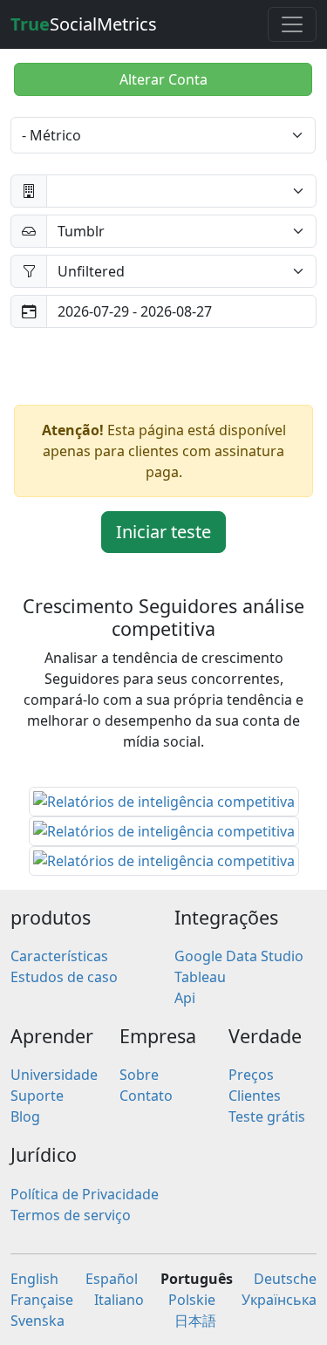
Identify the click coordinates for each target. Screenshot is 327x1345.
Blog (25, 1116)
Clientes (254, 1095)
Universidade (54, 1074)
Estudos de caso (64, 977)
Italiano (119, 1299)
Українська (279, 1299)
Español (111, 1278)
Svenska (37, 1320)
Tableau (200, 977)
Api (184, 997)
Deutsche (285, 1278)
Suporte (37, 1095)
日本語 (195, 1320)
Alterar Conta (163, 79)
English (34, 1278)
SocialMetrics (83, 24)
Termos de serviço (70, 1215)
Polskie (191, 1299)
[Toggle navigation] (292, 24)
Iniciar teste (163, 531)
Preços (251, 1074)
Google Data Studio (238, 956)
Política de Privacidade (84, 1194)
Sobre (139, 1074)
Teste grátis (266, 1116)
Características (59, 956)
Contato (146, 1095)
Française (41, 1299)
